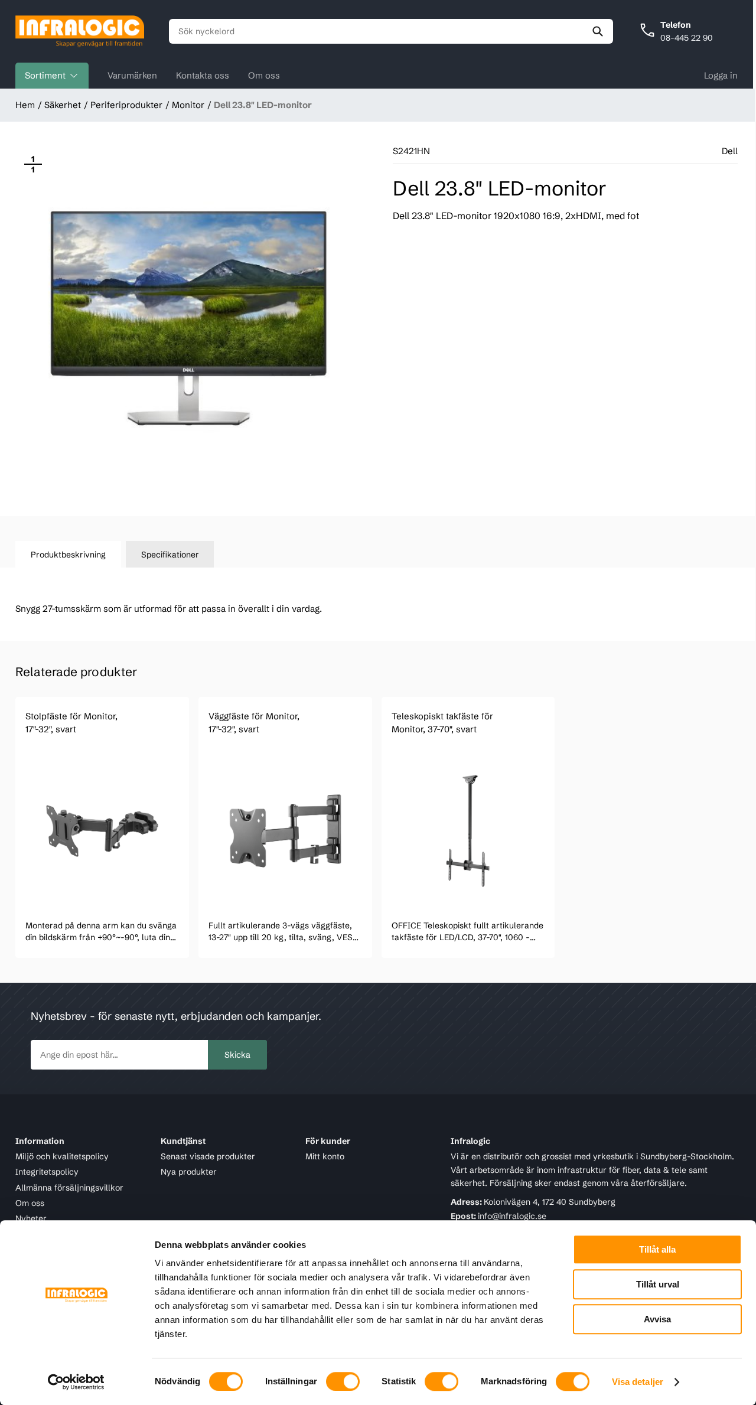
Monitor (188, 104)
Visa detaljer (637, 1382)
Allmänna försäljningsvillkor (69, 1187)
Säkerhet (62, 104)
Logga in (721, 75)
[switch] (343, 1381)
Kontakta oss (202, 75)
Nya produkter (189, 1172)
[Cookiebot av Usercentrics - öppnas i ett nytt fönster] (76, 1382)
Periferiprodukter (126, 104)
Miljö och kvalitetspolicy (62, 1156)
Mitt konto (324, 1156)
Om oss (264, 75)
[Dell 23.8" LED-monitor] (187, 318)
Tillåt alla (657, 1249)
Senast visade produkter (208, 1156)
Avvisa (657, 1319)
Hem (25, 104)
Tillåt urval (657, 1284)
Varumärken (132, 75)
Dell (730, 151)
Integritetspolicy (47, 1172)
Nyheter (31, 1219)
